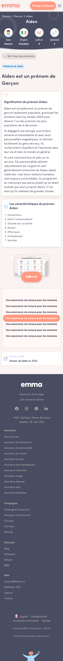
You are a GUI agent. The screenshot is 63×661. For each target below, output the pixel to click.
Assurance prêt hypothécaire (19, 464)
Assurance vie (11, 436)
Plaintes (45, 620)
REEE (7, 565)
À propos (9, 520)
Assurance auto (12, 487)
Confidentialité (38, 616)
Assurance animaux (14, 481)
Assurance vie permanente (18, 447)
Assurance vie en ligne (31, 394)
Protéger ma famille (43, 6)
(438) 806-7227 (12, 587)
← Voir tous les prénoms (19, 56)
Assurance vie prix (13, 459)
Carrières (9, 526)
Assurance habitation (15, 492)
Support (8, 592)
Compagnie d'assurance (17, 509)
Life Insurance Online (32, 399)
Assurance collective (15, 470)
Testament (9, 554)
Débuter (32, 276)
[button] (59, 6)
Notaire (8, 559)
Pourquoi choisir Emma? (17, 515)
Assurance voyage (13, 475)
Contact (8, 598)
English (23, 616)
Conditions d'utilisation (26, 620)
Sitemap (8, 532)
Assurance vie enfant (15, 453)
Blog (6, 548)
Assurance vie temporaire (17, 442)
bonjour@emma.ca (14, 581)
